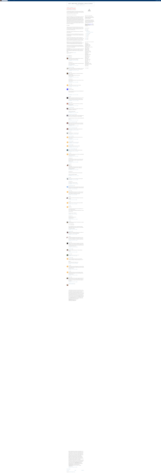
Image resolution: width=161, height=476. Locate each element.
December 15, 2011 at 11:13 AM (74, 70)
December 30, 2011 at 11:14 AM (74, 175)
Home (75, 470)
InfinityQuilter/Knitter (71, 185)
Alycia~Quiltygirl (71, 107)
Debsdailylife (70, 231)
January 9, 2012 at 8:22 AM (73, 255)
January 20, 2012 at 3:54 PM (73, 281)
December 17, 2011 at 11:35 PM (73, 100)
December (88, 31)
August (87, 34)
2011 (86, 30)
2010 (86, 38)
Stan (69, 205)
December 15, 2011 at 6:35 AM (73, 60)
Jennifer (69, 88)
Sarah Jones (70, 102)
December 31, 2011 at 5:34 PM (73, 183)
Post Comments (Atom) (72, 471)
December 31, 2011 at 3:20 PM (73, 179)
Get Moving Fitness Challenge (80, 3)
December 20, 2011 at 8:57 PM (73, 112)
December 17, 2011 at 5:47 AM (73, 86)
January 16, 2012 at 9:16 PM (73, 269)
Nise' (69, 177)
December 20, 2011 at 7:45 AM (73, 105)
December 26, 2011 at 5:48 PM (73, 151)
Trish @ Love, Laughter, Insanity (72, 127)
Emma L (69, 242)
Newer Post (68, 470)
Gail (69, 201)
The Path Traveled (71, 67)
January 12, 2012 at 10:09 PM (73, 263)
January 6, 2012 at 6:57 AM (73, 229)
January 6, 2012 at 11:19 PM (73, 240)
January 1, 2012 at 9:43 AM (73, 188)
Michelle (70, 190)
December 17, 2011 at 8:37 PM (73, 94)
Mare (69, 265)
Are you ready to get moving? (89, 32)
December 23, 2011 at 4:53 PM (73, 139)
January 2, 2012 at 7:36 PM (73, 199)
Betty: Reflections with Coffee (72, 114)
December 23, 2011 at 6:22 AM (73, 134)
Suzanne (69, 72)
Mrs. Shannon (70, 257)
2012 (86, 29)
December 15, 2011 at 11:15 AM (74, 77)
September (88, 33)
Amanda (69, 57)
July (87, 35)
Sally (69, 96)
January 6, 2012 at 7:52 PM (73, 234)
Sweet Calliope (70, 144)
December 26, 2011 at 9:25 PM (73, 156)
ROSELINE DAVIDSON (71, 283)
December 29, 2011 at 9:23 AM (73, 169)
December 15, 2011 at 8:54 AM (73, 65)
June (87, 36)
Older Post (83, 470)
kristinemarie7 (70, 248)
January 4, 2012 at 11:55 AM (73, 219)
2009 (86, 39)
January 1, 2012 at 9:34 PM (73, 194)
